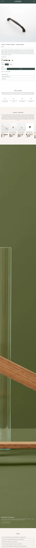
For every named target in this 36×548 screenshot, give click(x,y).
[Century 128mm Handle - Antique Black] (18, 24)
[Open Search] (3, 1)
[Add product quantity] (5, 69)
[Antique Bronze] (4, 60)
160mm (11, 64)
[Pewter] (12, 60)
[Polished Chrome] (11, 60)
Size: (3, 62)
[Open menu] (2, 1)
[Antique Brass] (7, 60)
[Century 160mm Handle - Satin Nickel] (5, 127)
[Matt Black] (6, 60)
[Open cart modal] (34, 1)
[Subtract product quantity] (2, 69)
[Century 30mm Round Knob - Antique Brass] (13, 127)
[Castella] (18, 1)
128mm (7, 64)
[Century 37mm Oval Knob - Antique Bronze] (30, 127)
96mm (3, 64)
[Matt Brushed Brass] (3, 60)
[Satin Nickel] (1, 60)
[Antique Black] (9, 60)
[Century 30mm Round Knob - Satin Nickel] (21, 127)
